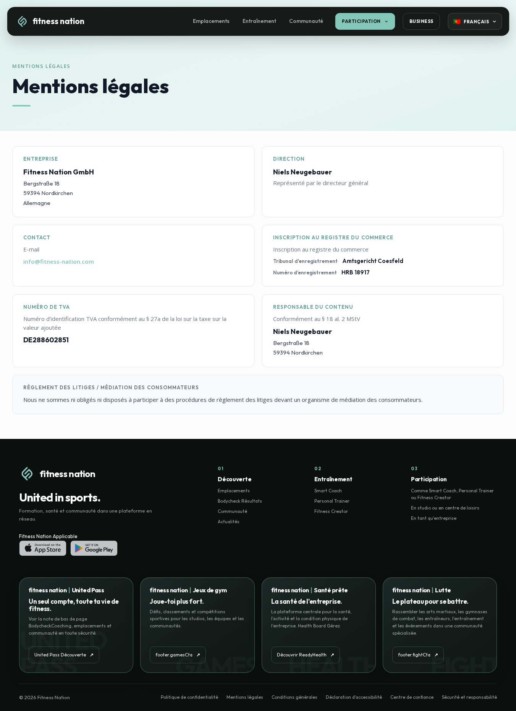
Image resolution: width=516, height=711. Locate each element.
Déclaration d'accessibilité (354, 697)
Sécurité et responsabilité (469, 697)
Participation (361, 21)
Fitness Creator (331, 511)
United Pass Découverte (64, 655)
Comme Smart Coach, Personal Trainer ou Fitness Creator (452, 494)
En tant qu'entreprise (433, 518)
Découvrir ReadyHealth (305, 655)
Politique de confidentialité (189, 697)
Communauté (306, 21)
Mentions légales (244, 697)
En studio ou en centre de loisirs (445, 508)
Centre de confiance (412, 697)
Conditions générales (294, 697)
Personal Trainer (331, 501)
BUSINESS (421, 21)
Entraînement (259, 21)
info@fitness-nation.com (58, 261)
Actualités (228, 521)
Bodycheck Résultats (240, 501)
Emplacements (211, 21)
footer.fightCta (418, 655)
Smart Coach (328, 490)
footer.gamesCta (177, 655)
